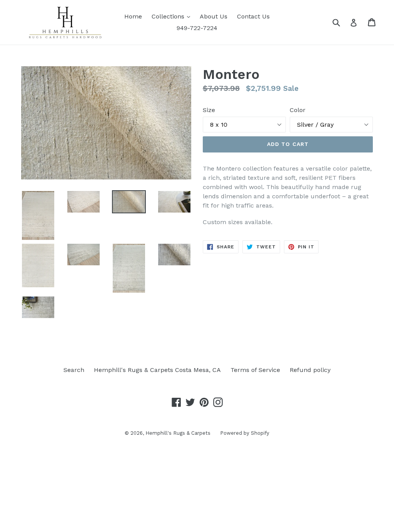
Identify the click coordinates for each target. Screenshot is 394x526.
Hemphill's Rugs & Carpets (177, 433)
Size (209, 110)
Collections (173, 16)
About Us (213, 16)
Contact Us (253, 16)
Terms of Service (255, 370)
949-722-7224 (197, 28)
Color (298, 110)
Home (133, 16)
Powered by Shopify (244, 433)
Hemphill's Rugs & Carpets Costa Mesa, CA (157, 370)
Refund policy (310, 370)
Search (73, 370)
